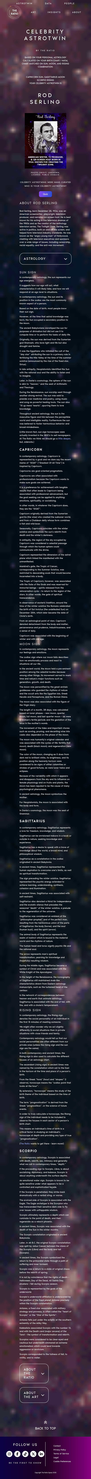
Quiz (45, 194)
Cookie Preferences (62, 1461)
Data (48, 3)
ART (33, 12)
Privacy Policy (59, 1450)
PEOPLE (69, 3)
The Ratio (25, 1143)
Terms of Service (61, 1453)
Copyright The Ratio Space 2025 (45, 1472)
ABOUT (76, 12)
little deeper (64, 438)
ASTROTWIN (24, 3)
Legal (55, 1457)
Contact (57, 1446)
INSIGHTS (54, 12)
